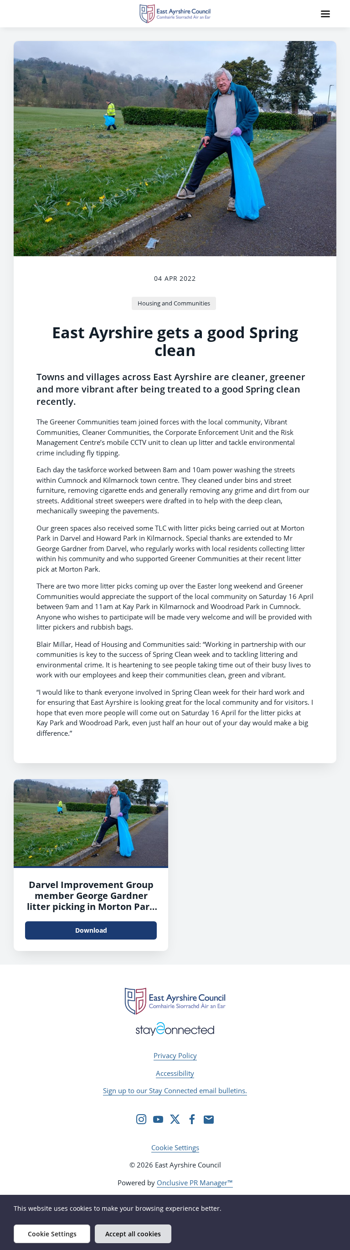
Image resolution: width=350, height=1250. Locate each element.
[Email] (209, 1119)
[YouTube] (158, 1119)
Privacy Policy (175, 1055)
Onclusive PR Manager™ (195, 1182)
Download (91, 930)
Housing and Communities (174, 303)
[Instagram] (141, 1119)
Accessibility (175, 1073)
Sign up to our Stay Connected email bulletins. (175, 1090)
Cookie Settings (175, 1147)
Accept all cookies (133, 1233)
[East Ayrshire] (175, 1001)
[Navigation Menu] (325, 13)
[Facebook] (192, 1119)
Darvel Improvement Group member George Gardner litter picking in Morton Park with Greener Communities (91, 901)
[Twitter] (175, 1119)
